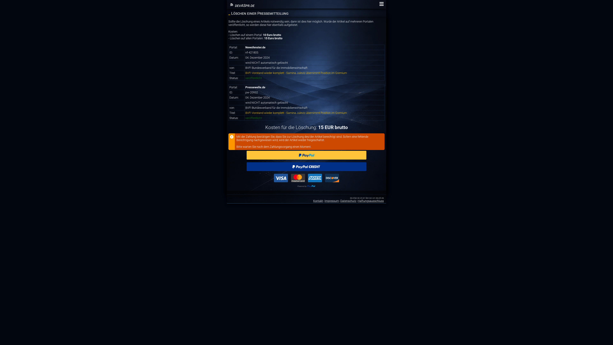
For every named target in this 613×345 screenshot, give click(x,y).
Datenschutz (348, 201)
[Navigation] (381, 4)
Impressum (332, 201)
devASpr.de (244, 5)
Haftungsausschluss (371, 201)
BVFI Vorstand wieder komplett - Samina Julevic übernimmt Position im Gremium (296, 73)
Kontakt (318, 201)
